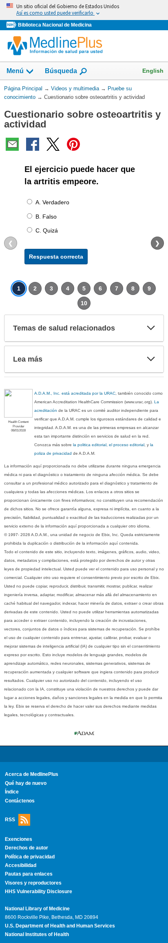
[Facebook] (32, 144)
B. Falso (46, 216)
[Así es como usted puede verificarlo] (84, 10)
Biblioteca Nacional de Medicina (55, 25)
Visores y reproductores (33, 883)
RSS (10, 819)
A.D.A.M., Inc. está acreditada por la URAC (74, 393)
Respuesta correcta (56, 256)
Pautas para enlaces (29, 874)
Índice (12, 792)
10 (84, 303)
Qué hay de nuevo (25, 783)
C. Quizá (46, 230)
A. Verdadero (52, 202)
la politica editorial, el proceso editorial (108, 444)
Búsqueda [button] (61, 70)
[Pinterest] (73, 144)
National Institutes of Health (37, 934)
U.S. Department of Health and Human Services (60, 926)
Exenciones (18, 839)
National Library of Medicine (37, 909)
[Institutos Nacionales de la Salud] (12, 25)
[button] (151, 328)
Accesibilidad (20, 865)
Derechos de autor (26, 848)
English (153, 70)
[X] (53, 144)
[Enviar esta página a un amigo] (12, 144)
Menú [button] (15, 70)
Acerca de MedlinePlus (31, 774)
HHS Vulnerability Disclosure (38, 891)
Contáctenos (20, 801)
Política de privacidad (30, 857)
